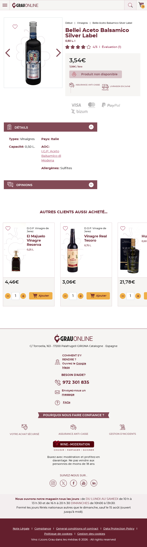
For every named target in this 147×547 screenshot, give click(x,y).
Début (69, 23)
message (68, 394)
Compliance (42, 528)
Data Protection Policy (118, 528)
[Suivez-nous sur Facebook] (73, 483)
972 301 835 (76, 382)
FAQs (66, 402)
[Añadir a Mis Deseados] (8, 228)
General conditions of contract (77, 528)
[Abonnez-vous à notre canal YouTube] (83, 483)
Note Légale (21, 528)
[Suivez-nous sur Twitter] (63, 483)
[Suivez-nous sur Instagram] (53, 483)
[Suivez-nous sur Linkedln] (94, 483)
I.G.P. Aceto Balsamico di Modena (51, 156)
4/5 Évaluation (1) (107, 47)
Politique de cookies (58, 534)
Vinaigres (82, 23)
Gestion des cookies (91, 534)
